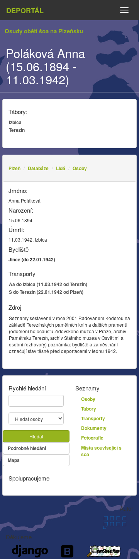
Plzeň (14, 168)
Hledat (36, 436)
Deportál (25, 10)
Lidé (60, 168)
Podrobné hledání (27, 448)
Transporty (93, 418)
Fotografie (92, 437)
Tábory (88, 408)
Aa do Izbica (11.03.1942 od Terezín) (48, 284)
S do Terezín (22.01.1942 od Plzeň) (46, 291)
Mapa (14, 460)
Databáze (38, 168)
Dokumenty (94, 427)
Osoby (80, 168)
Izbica (15, 122)
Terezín (17, 129)
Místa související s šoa (101, 451)
